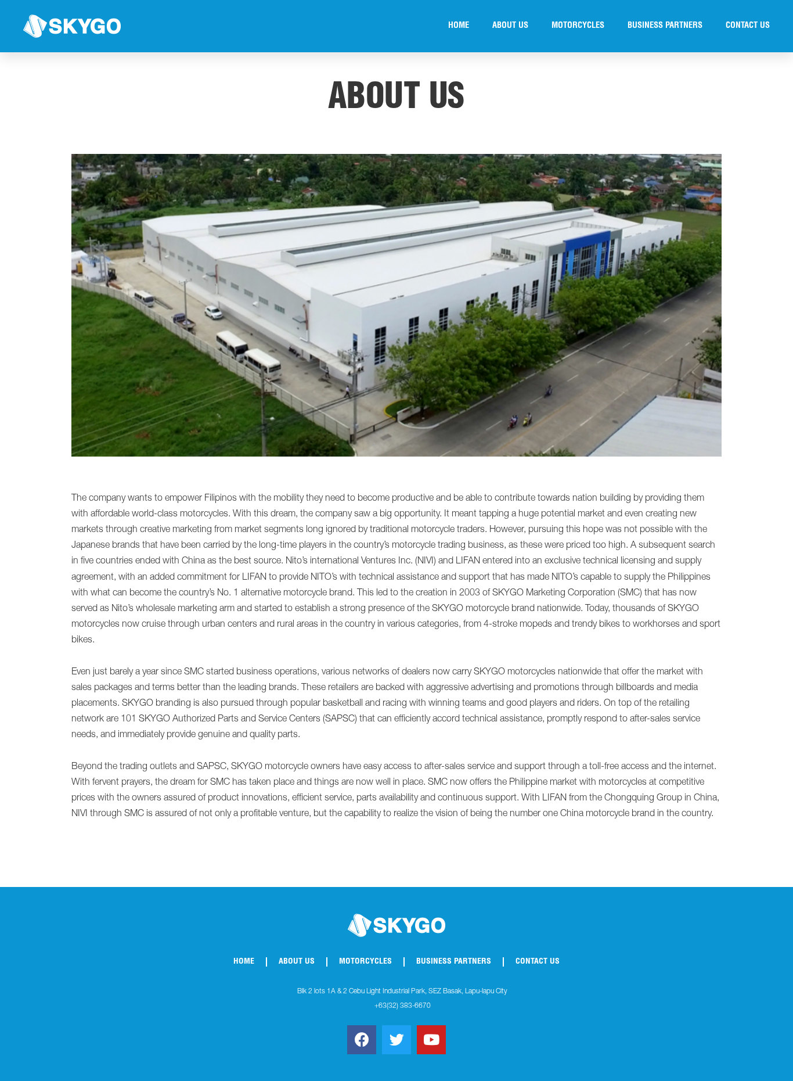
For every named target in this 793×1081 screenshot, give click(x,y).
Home (458, 26)
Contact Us (748, 26)
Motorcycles (578, 26)
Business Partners (665, 26)
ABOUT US (510, 26)
